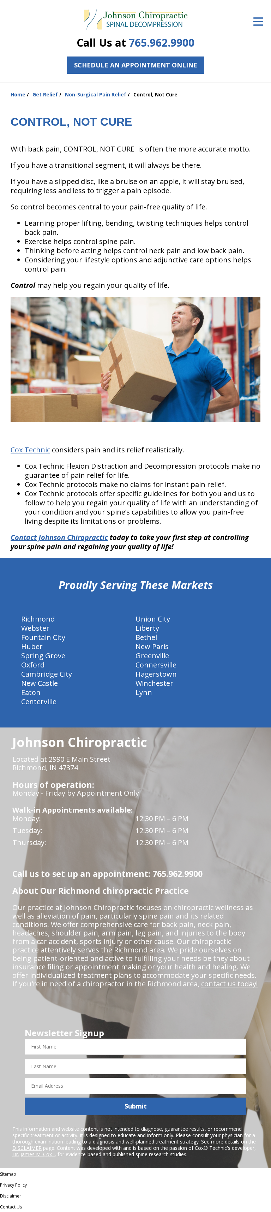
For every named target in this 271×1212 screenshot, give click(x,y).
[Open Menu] (258, 21)
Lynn (144, 692)
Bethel (146, 637)
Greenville (152, 655)
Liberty (147, 628)
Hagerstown (156, 674)
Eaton (31, 692)
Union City (153, 619)
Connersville (156, 665)
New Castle (39, 683)
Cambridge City (46, 674)
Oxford (32, 665)
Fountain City (43, 637)
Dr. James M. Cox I (33, 1154)
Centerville (38, 701)
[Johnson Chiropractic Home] (135, 20)
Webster (35, 628)
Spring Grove (43, 655)
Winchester (154, 683)
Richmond (38, 619)
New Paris (152, 646)
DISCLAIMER (27, 1148)
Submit (136, 1106)
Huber (32, 646)
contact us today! (229, 983)
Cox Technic (30, 449)
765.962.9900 (161, 42)
